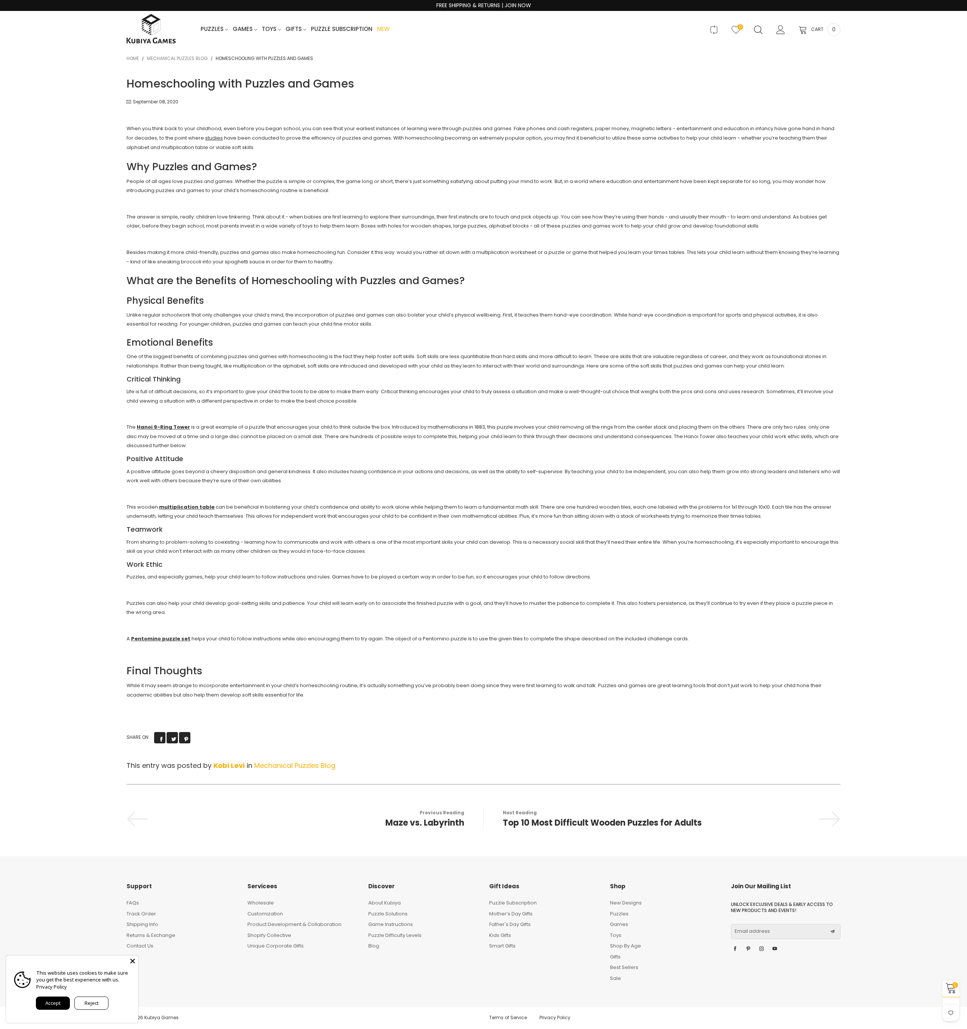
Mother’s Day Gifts (511, 913)
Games (243, 29)
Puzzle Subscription (341, 29)
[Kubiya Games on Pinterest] (748, 949)
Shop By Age (625, 945)
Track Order (141, 913)
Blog (373, 945)
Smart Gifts (502, 945)
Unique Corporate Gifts (275, 945)
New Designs (626, 902)
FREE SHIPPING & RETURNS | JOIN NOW (483, 5)
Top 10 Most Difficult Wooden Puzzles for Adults (602, 823)
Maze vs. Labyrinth (424, 823)
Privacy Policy (554, 1017)
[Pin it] (184, 737)
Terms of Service (508, 1017)
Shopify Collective (269, 935)
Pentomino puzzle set (160, 638)
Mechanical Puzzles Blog (294, 765)
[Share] (159, 737)
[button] (832, 931)
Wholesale (260, 902)
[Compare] (714, 29)
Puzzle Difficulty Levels (395, 935)
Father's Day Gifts (510, 924)
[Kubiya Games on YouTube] (775, 949)
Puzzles (213, 29)
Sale (615, 978)
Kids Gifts (500, 935)
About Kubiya (384, 902)
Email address (752, 931)
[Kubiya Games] (151, 29)
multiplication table (187, 507)
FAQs (133, 902)
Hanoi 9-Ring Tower (163, 427)
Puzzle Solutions (388, 913)
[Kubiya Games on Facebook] (735, 949)
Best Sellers (624, 967)
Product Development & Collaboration (294, 924)
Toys (270, 29)
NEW (383, 29)
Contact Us (140, 945)
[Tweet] (172, 737)
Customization (265, 913)
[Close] (132, 961)
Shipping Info (142, 924)
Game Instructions (390, 924)
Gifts (294, 29)
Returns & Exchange (151, 935)
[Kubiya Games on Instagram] (761, 949)
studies (214, 138)
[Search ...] (758, 29)
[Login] (780, 29)
